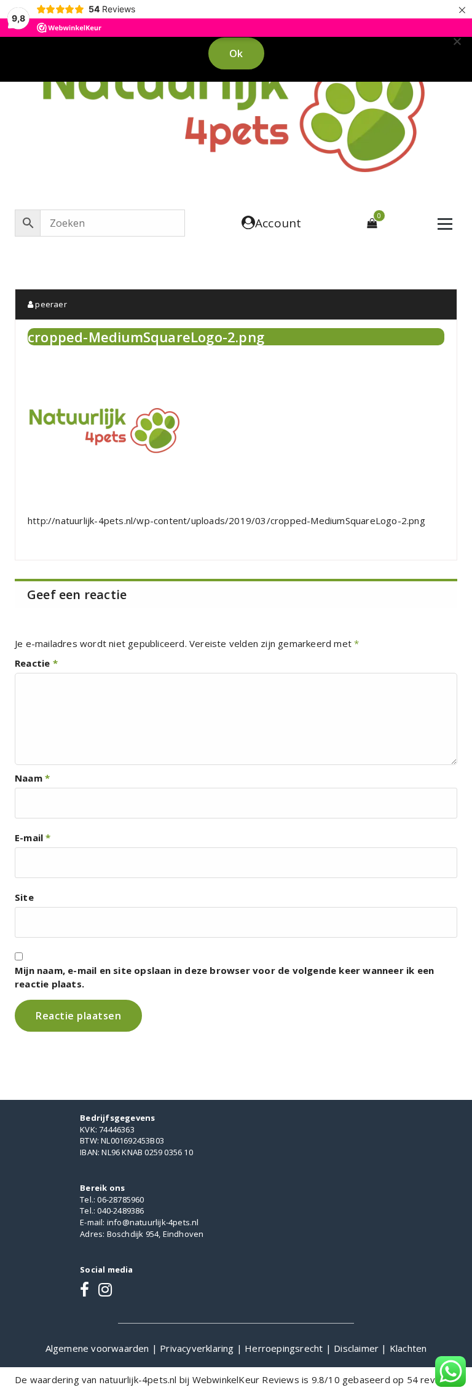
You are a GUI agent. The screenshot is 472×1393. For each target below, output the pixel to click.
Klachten (408, 1348)
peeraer (50, 304)
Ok (236, 53)
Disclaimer (357, 1348)
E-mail (33, 837)
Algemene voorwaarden (98, 1348)
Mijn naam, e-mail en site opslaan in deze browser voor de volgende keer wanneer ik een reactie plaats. (224, 977)
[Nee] (456, 41)
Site (24, 897)
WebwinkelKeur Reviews (245, 1379)
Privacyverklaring (198, 1348)
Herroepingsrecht (285, 1348)
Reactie (36, 663)
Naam (32, 778)
